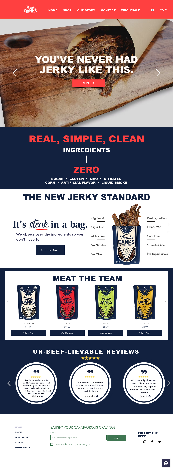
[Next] (158, 73)
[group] (86, 310)
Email (53, 433)
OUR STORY (22, 437)
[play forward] (169, 383)
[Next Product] (166, 302)
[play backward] (9, 383)
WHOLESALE (23, 447)
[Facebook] (168, 224)
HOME (18, 427)
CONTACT (21, 442)
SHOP (18, 432)
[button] (86, 10)
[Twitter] (168, 233)
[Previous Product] (7, 302)
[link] (152, 9)
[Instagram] (168, 216)
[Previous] (15, 73)
